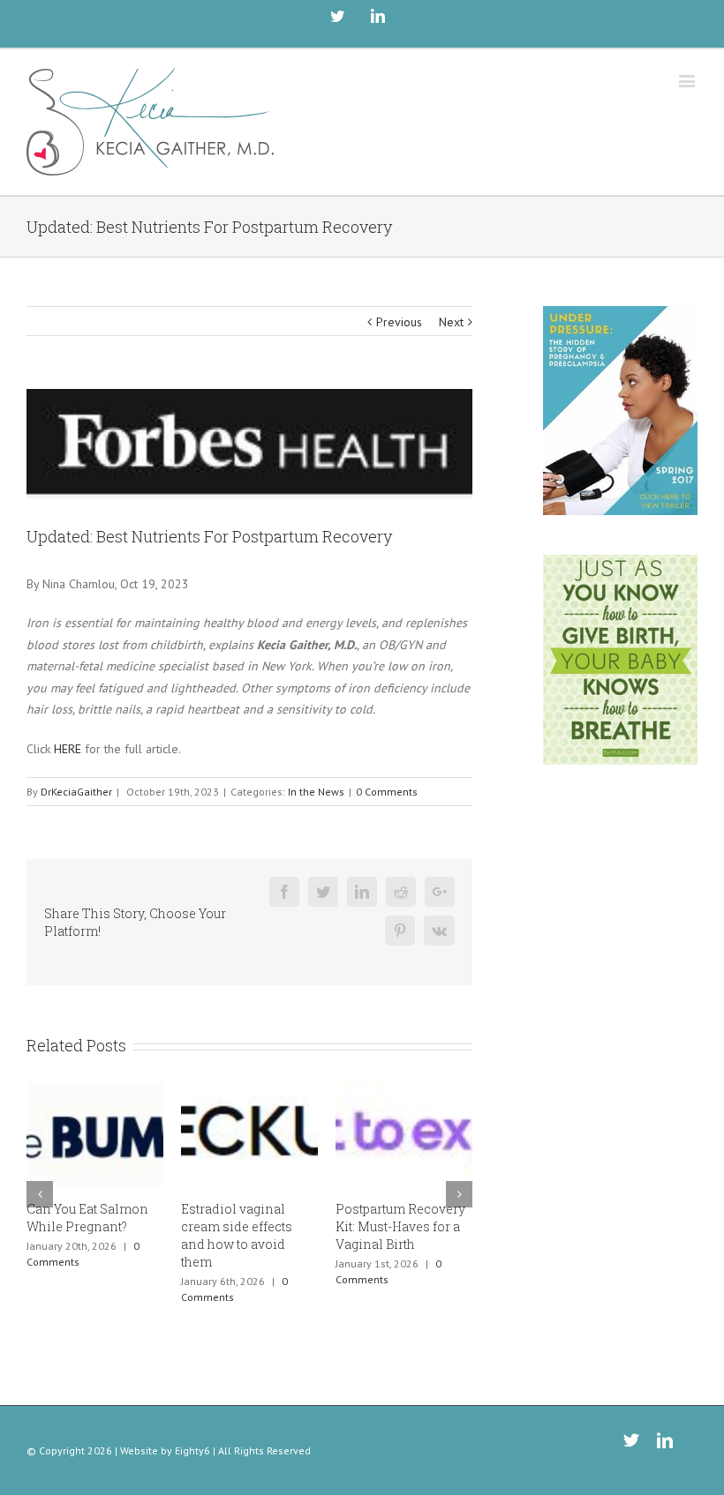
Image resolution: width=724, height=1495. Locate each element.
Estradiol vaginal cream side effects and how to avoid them (236, 1235)
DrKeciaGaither (76, 791)
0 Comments (387, 791)
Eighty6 (192, 1450)
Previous (399, 322)
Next (451, 322)
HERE (67, 749)
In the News (316, 791)
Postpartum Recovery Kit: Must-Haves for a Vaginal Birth (400, 1226)
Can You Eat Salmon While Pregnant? (87, 1217)
